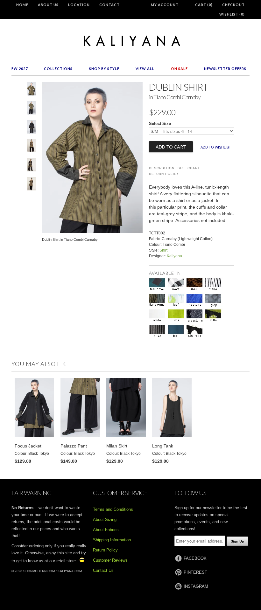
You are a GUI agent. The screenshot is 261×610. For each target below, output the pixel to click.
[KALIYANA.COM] (130, 41)
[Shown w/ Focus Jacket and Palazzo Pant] (31, 128)
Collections (58, 68)
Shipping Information (112, 539)
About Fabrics (106, 529)
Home (22, 5)
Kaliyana (174, 256)
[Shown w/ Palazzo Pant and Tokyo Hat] (31, 147)
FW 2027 (19, 68)
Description (161, 168)
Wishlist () (232, 14)
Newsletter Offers (225, 68)
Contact (109, 5)
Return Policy (164, 174)
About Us (48, 5)
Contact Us (103, 570)
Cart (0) (204, 5)
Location (79, 5)
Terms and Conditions (113, 509)
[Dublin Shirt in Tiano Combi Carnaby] (31, 90)
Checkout (233, 5)
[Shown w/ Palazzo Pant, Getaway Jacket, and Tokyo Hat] (31, 166)
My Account (165, 5)
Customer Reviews (110, 560)
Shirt (163, 250)
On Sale (179, 68)
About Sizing (104, 519)
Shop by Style (104, 68)
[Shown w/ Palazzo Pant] (31, 109)
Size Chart (189, 168)
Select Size (160, 123)
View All (145, 68)
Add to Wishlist (216, 147)
